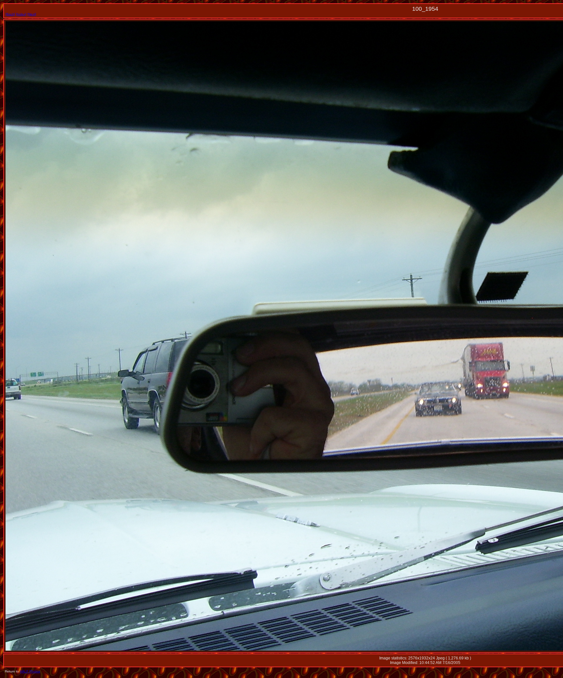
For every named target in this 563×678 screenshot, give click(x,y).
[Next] (31, 14)
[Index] (21, 14)
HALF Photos (30, 671)
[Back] (10, 14)
